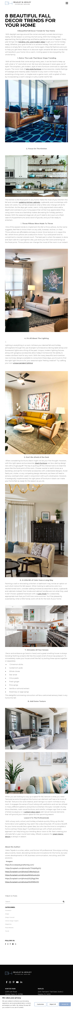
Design (7, 914)
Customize (40, 1004)
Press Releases (9, 927)
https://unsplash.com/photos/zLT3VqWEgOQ (23, 868)
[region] (36, 1002)
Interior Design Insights (11, 920)
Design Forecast (9, 917)
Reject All (53, 1004)
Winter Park (10, 989)
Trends (7, 931)
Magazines (8, 924)
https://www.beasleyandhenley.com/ (19, 865)
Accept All (65, 1004)
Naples (41, 989)
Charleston (8, 910)
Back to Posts (11, 896)
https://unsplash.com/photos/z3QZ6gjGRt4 (22, 879)
